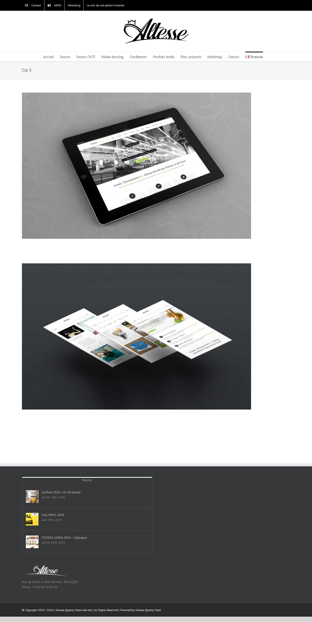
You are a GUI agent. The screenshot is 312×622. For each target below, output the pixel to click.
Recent (87, 480)
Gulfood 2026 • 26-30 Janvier (61, 492)
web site (87, 610)
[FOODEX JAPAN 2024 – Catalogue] (32, 542)
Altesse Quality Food (148, 610)
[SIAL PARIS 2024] (32, 519)
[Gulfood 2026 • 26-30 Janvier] (32, 496)
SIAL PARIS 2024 (53, 515)
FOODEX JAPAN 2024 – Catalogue (64, 538)
